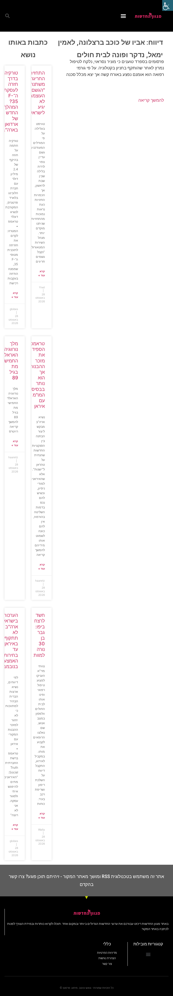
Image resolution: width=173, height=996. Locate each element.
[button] (123, 16)
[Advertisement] (112, 143)
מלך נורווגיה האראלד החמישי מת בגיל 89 (10, 361)
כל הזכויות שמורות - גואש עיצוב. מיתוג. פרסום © (87, 987)
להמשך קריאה (151, 100)
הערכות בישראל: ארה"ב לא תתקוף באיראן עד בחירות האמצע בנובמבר (9, 640)
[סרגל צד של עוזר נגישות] (167, 5)
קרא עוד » (41, 273)
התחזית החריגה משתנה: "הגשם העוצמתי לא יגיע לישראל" (36, 92)
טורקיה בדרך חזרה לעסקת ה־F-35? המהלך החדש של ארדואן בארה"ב (10, 101)
